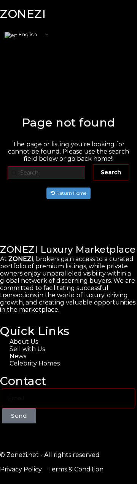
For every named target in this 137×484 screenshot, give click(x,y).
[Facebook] (5, 436)
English (27, 34)
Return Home (70, 193)
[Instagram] (31, 436)
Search (111, 172)
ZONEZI (23, 14)
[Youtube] (18, 436)
